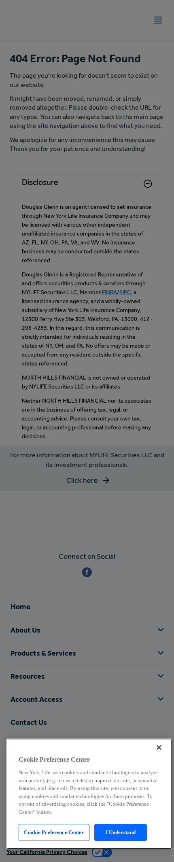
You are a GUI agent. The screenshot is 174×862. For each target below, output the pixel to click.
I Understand (121, 832)
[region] (89, 794)
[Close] (159, 747)
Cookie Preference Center (54, 832)
